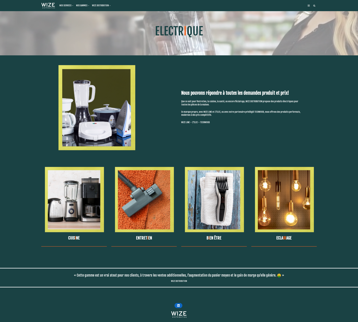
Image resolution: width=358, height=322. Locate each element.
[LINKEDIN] (178, 305)
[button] (314, 6)
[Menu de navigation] (309, 5)
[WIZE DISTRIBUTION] (48, 6)
